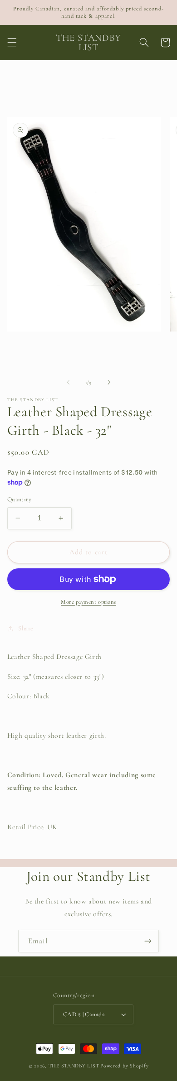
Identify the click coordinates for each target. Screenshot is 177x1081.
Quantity (19, 499)
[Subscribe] (148, 941)
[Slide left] (68, 382)
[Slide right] (109, 382)
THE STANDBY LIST (74, 1065)
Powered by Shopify (124, 1065)
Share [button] (26, 628)
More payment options (88, 601)
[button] (11, 42)
